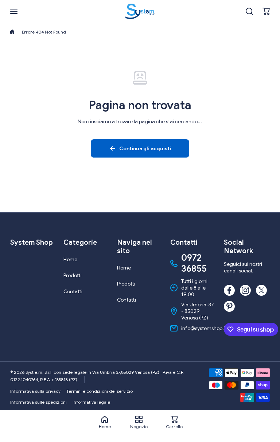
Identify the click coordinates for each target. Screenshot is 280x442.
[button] (266, 11)
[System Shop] (140, 11)
